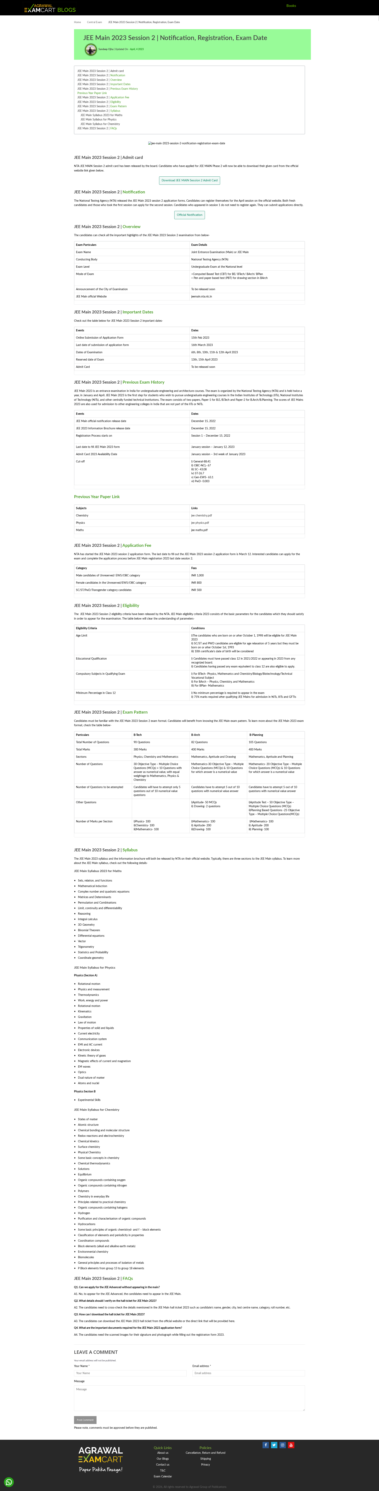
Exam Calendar (163, 1476)
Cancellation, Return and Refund (205, 1453)
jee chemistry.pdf (201, 515)
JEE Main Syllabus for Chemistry (100, 124)
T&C (162, 1470)
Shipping (205, 1458)
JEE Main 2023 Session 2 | (101, 75)
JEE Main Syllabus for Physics (98, 119)
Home (77, 22)
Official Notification (189, 214)
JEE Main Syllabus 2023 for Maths (101, 115)
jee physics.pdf (200, 523)
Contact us (162, 1464)
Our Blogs (163, 1458)
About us (162, 1453)
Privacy (205, 1464)
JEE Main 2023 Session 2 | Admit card (100, 71)
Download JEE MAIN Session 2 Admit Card (190, 180)
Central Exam (94, 22)
